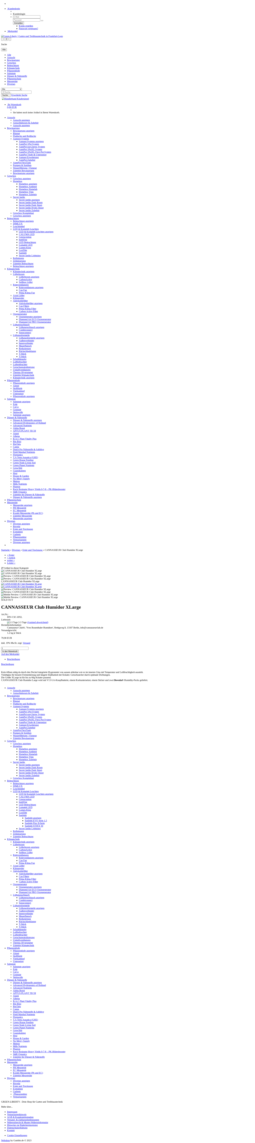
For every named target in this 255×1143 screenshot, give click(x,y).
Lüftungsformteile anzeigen (31, 338)
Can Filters (24, 306)
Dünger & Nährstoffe (17, 76)
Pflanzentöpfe (13, 70)
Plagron (16, 486)
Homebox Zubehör (28, 194)
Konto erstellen (26, 26)
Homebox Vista (26, 192)
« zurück (11, 557)
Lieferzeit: (6, 619)
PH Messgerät (19, 508)
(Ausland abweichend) (37, 622)
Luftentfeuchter (20, 364)
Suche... (6, 95)
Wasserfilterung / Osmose (25, 168)
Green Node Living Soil (24, 462)
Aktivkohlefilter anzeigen (30, 303)
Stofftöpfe (17, 388)
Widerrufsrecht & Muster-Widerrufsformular (27, 1122)
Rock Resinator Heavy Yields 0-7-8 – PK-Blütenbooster (39, 489)
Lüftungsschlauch (21, 324)
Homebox (17, 181)
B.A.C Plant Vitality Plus (24, 439)
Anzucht (11, 57)
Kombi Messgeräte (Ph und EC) (28, 513)
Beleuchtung (13, 65)
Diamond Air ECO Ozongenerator (35, 319)
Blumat (16, 133)
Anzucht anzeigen (21, 120)
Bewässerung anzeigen (23, 131)
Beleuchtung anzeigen (23, 221)
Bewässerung (13, 60)
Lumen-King (25, 247)
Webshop (5, 1140)
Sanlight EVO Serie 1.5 (36, 820)
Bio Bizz (17, 441)
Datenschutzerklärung (17, 1127)
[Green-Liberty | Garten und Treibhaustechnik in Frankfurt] (32, 36)
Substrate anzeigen (21, 401)
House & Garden (21, 476)
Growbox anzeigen (22, 178)
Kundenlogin (13, 8)
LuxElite (23, 250)
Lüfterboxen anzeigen (29, 277)
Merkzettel (12, 31)
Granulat (17, 409)
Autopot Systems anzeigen (31, 141)
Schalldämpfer (19, 359)
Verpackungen (19, 539)
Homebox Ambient (28, 186)
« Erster (10, 555)
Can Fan (23, 290)
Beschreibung (13, 659)
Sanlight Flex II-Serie (35, 823)
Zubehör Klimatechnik (23, 375)
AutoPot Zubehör (27, 160)
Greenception (25, 237)
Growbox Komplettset (23, 213)
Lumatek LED (25, 245)
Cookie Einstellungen (17, 1135)
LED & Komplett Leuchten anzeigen (36, 231)
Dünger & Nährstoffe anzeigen (27, 420)
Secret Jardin (19, 197)
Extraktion (18, 531)
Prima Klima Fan (27, 293)
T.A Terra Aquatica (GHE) (25, 457)
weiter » (11, 560)
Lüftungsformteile (21, 335)
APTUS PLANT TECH (24, 431)
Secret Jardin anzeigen (29, 200)
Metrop (16, 481)
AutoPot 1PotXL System (30, 149)
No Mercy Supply (21, 478)
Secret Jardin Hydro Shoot (31, 208)
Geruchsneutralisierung (24, 367)
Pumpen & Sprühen (22, 165)
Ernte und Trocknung (23, 529)
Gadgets (17, 534)
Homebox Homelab (28, 189)
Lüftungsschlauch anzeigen (31, 327)
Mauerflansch (25, 346)
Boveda (16, 526)
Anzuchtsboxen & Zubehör (26, 123)
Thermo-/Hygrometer (23, 372)
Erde (15, 404)
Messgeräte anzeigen (22, 505)
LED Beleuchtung (27, 242)
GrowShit (17, 468)
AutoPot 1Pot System (29, 144)
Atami (16, 433)
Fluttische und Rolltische (24, 136)
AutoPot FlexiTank (22, 162)
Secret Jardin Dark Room (30, 202)
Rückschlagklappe (27, 351)
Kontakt (11, 1130)
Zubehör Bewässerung (23, 170)
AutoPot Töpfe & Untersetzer (32, 154)
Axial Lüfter (18, 295)
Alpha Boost (19, 428)
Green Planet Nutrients (23, 465)
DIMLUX (18, 223)
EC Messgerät (19, 510)
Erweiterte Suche (19, 95)
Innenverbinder (26, 343)
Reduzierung (25, 348)
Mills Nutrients (20, 484)
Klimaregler (18, 298)
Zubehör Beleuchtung (23, 263)
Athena (16, 436)
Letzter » (11, 563)
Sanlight (23, 253)
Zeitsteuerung (19, 261)
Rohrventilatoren (21, 285)
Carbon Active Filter (28, 311)
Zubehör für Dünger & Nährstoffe (29, 494)
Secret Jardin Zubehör (29, 210)
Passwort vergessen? (28, 28)
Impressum (12, 1112)
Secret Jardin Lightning (30, 255)
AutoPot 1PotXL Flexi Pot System (35, 152)
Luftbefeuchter (20, 362)
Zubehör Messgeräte (22, 516)
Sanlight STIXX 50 (34, 826)
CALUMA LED (27, 234)
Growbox (11, 63)
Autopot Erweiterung (29, 157)
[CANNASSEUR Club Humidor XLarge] (21, 584)
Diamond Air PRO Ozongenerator (35, 322)
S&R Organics (20, 492)
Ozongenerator (20, 314)
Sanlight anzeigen (33, 818)
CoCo (16, 407)
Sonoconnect (25, 332)
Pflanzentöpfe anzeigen (24, 383)
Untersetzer (18, 393)
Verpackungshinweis (16, 1114)
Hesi (15, 473)
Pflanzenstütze (19, 537)
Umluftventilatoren (22, 370)
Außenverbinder (26, 340)
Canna (16, 447)
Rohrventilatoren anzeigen (31, 287)
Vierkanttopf (19, 391)
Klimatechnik (13, 68)
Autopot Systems (21, 138)
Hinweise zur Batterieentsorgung (22, 1125)
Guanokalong (19, 470)
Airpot (16, 385)
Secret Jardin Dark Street (30, 205)
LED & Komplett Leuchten (26, 229)
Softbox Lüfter (26, 282)
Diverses (11, 84)
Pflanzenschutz (14, 78)
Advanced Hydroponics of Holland (29, 423)
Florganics (18, 454)
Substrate (11, 73)
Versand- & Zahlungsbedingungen (23, 1120)
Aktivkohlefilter (20, 300)
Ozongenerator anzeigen (30, 316)
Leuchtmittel (19, 226)
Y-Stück (22, 356)
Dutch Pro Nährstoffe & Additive (28, 449)
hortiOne (23, 239)
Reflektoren (18, 258)
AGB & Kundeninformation (20, 1117)
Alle (9, 55)
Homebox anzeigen (28, 184)
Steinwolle (18, 412)
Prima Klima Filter (27, 308)
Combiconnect (25, 330)
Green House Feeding (23, 460)
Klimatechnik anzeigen (23, 271)
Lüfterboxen (18, 274)
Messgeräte (12, 81)
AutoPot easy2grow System (32, 146)
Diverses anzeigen (21, 524)
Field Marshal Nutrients (24, 452)
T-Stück (22, 354)
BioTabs (17, 444)
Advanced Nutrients (22, 425)
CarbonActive (25, 279)
